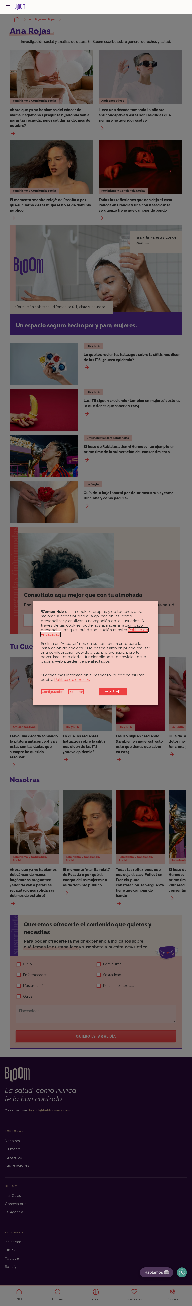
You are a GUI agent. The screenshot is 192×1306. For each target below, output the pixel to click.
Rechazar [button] (76, 692)
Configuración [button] (53, 692)
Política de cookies (72, 679)
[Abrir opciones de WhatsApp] (182, 1272)
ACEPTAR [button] (113, 692)
